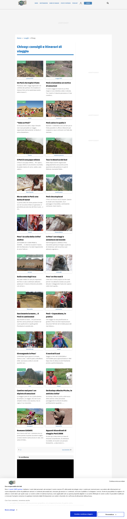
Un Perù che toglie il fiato (28, 83)
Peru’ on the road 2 (54, 276)
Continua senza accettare (117, 481)
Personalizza (110, 514)
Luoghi (26, 38)
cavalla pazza (58, 192)
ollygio (59, 386)
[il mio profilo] (80, 4)
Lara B (30, 232)
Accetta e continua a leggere (83, 514)
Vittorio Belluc (59, 232)
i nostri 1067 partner (16, 489)
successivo (66, 450)
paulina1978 (29, 78)
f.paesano (58, 118)
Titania (30, 155)
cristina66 (59, 272)
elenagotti (30, 426)
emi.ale (30, 272)
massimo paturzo (59, 155)
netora (59, 349)
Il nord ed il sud (53, 353)
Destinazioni (44, 3)
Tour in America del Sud (56, 160)
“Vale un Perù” (24, 123)
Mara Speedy (29, 192)
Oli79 (29, 118)
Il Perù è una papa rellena (28, 160)
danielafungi (29, 349)
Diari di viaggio (54, 3)
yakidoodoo (59, 309)
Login (88, 3)
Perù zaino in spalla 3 (56, 123)
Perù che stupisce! (54, 196)
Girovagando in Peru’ (26, 353)
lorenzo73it (59, 426)
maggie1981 (58, 78)
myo (30, 386)
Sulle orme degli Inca (26, 276)
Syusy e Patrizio (66, 3)
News (36, 3)
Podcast (75, 3)
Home (19, 38)
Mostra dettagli (10, 510)
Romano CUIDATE (25, 430)
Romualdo (30, 309)
